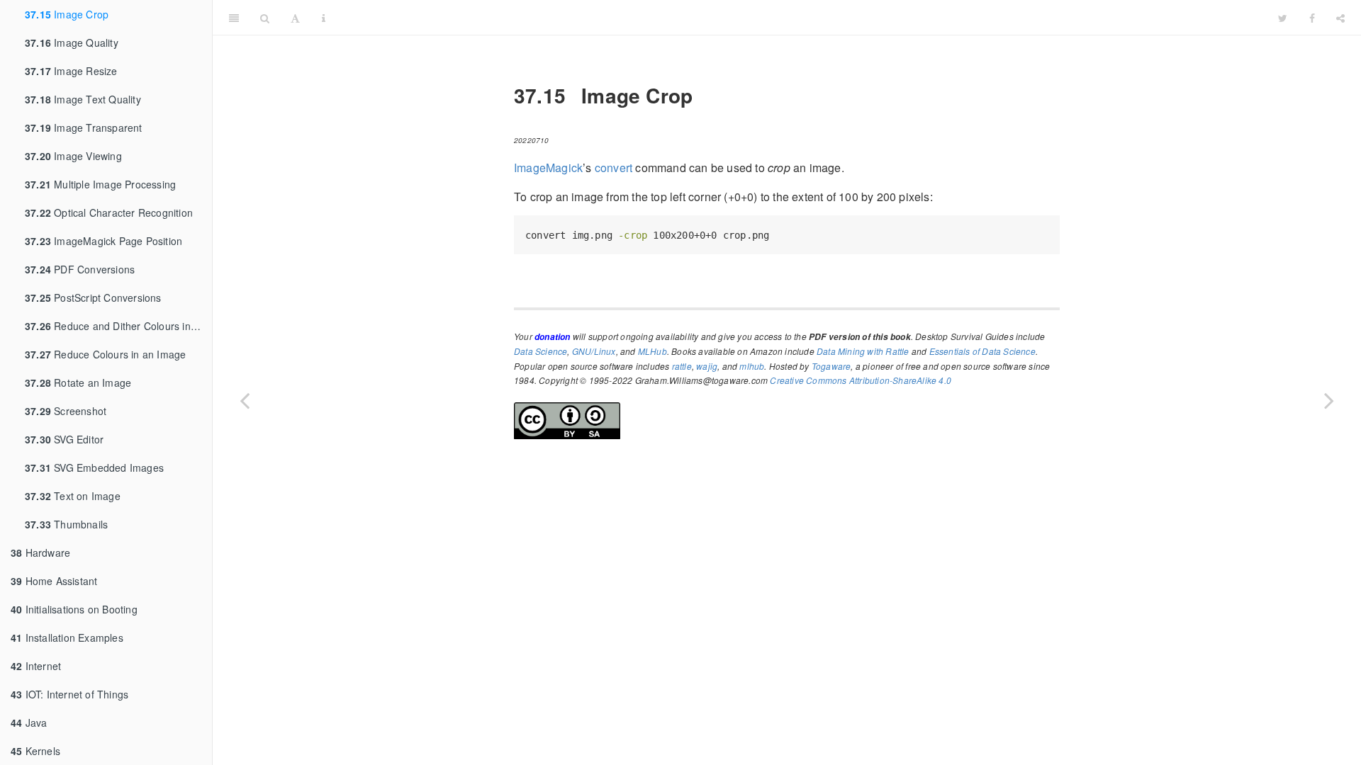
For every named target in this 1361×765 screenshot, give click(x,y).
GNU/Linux (594, 351)
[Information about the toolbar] (323, 17)
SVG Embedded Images (94, 467)
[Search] (265, 17)
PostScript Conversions (93, 297)
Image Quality (71, 42)
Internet (36, 666)
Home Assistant (54, 581)
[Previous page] (244, 400)
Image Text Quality (83, 99)
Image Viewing (73, 156)
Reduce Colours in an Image (105, 354)
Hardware (40, 552)
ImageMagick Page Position (103, 241)
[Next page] (1329, 400)
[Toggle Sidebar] (234, 17)
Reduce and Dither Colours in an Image (118, 326)
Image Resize (71, 71)
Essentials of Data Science (982, 351)
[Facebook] (1312, 17)
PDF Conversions (80, 269)
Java (29, 722)
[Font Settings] (295, 17)
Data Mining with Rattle (863, 351)
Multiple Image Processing (100, 184)
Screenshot (65, 411)
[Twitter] (1282, 17)
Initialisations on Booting (74, 609)
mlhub (751, 366)
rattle (682, 366)
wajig (706, 366)
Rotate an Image (78, 382)
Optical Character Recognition (109, 212)
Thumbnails (66, 524)
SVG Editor (64, 439)
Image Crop (66, 14)
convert (613, 167)
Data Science (540, 351)
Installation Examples (67, 637)
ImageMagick (548, 167)
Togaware (831, 366)
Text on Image (73, 496)
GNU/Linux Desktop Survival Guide (801, 17)
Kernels (35, 751)
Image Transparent (83, 127)
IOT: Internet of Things (69, 694)
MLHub (652, 351)
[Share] (1340, 17)
